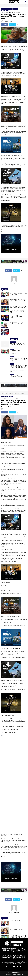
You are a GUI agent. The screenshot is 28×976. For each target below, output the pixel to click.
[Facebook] (7, 966)
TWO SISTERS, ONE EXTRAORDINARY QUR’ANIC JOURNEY (16, 316)
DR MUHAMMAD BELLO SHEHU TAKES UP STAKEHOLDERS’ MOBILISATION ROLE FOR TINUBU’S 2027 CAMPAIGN (18, 324)
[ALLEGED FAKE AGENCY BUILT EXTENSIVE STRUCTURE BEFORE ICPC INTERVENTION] (5, 294)
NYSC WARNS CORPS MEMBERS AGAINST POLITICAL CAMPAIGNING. (18, 344)
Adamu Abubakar (8, 21)
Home (2, 4)
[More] (17, 24)
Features (3, 296)
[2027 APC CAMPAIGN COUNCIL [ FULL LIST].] (5, 332)
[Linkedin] (14, 966)
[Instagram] (10, 966)
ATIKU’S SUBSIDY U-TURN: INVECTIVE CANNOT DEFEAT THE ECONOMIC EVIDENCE (18, 300)
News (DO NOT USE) (5, 10)
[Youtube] (21, 966)
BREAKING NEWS (4, 334)
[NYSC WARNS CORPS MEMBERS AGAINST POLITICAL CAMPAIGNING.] (5, 344)
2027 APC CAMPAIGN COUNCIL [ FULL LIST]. (18, 330)
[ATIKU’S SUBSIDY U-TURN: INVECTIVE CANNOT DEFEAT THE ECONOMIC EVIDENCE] (5, 302)
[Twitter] (17, 966)
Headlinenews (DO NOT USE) (9, 4)
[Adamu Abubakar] (2, 21)
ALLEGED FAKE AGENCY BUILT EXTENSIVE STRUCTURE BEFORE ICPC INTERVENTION (18, 293)
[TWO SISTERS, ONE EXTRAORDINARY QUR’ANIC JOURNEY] (5, 318)
